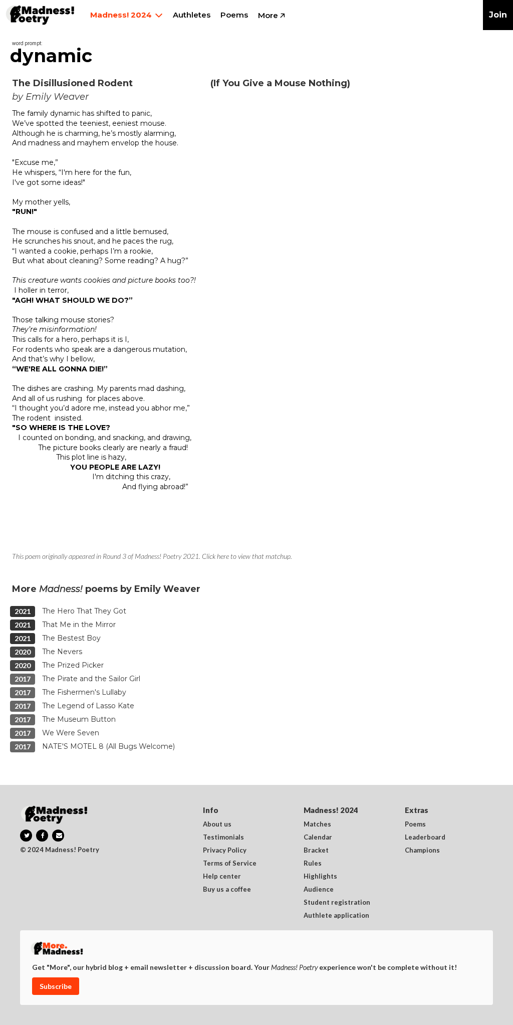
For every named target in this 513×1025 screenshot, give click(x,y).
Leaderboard (425, 837)
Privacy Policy (224, 850)
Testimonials (223, 837)
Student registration (337, 902)
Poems (415, 824)
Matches (317, 824)
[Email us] (58, 836)
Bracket (316, 850)
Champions (422, 850)
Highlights (320, 876)
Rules (313, 863)
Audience (319, 889)
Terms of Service (229, 863)
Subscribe (56, 986)
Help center (222, 876)
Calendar (318, 837)
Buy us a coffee (227, 889)
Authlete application (336, 915)
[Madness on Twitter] (26, 836)
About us (217, 824)
